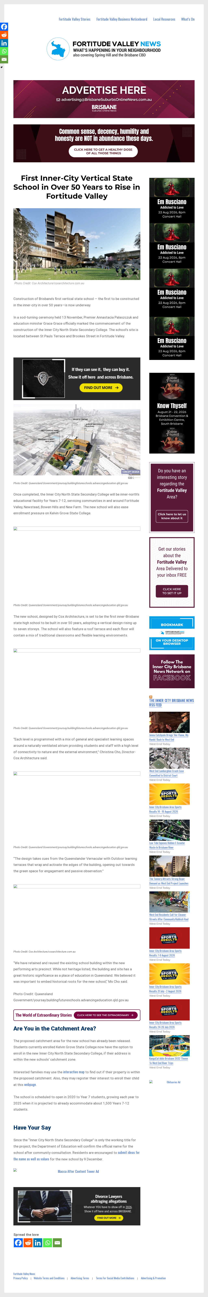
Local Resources (164, 19)
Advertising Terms (80, 1278)
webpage (30, 1084)
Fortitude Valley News (24, 1274)
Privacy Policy (20, 1278)
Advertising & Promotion (153, 1278)
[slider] (176, 450)
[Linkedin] (37, 1242)
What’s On (188, 19)
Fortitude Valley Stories (74, 19)
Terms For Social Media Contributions (115, 1278)
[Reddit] (28, 1242)
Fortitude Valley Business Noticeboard (121, 19)
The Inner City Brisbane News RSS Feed (171, 702)
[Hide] (1, 67)
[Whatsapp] (47, 1242)
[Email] (57, 1242)
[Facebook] (18, 1242)
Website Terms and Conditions (49, 1278)
